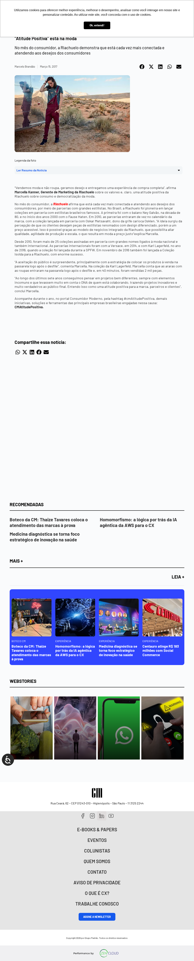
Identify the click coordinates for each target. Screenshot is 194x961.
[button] (142, 66)
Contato (97, 872)
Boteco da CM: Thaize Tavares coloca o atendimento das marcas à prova (49, 522)
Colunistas (97, 850)
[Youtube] (111, 815)
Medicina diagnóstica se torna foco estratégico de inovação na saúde (45, 536)
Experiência (63, 641)
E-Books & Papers (97, 829)
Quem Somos (97, 861)
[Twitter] (101, 815)
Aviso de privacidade (97, 882)
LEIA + (178, 576)
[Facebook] (83, 815)
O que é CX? (97, 893)
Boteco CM (19, 641)
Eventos (97, 840)
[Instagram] (92, 815)
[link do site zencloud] (109, 953)
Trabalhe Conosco (97, 903)
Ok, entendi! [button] (97, 25)
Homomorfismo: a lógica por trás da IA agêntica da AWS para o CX (138, 522)
